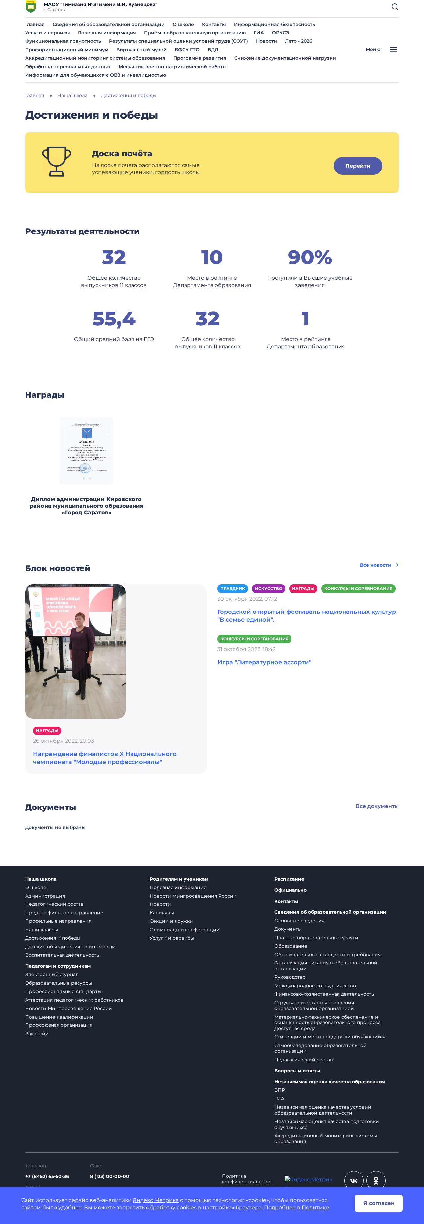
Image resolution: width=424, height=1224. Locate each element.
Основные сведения (299, 921)
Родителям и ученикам (179, 879)
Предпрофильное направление (64, 913)
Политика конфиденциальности (247, 1182)
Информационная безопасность (274, 24)
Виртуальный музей (141, 50)
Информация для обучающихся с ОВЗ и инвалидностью (95, 75)
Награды (47, 730)
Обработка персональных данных (68, 67)
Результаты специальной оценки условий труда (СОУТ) (178, 41)
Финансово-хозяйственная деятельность (324, 994)
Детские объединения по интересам (70, 947)
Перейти (357, 166)
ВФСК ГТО (187, 50)
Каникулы (162, 913)
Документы (288, 929)
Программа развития (199, 58)
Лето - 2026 (298, 41)
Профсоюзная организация (58, 1025)
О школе (183, 24)
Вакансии (37, 1034)
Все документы (377, 806)
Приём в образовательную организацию (195, 33)
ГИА (259, 33)
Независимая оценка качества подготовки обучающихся (326, 1124)
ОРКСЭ (280, 33)
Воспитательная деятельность (62, 955)
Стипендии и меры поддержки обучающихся (329, 1037)
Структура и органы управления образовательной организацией (314, 1006)
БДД (213, 50)
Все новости (375, 565)
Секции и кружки (171, 921)
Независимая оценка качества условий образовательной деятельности (322, 1110)
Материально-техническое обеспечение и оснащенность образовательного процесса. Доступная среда (328, 1022)
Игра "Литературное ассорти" (264, 662)
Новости (266, 41)
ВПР (279, 1090)
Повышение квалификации (59, 1017)
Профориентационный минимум (66, 50)
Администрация (45, 896)
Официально (290, 890)
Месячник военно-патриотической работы (173, 67)
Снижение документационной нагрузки (285, 58)
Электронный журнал (52, 974)
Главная (35, 24)
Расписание (289, 879)
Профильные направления (58, 921)
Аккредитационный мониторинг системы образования (95, 58)
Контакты (214, 24)
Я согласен (379, 1203)
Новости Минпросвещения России (68, 1008)
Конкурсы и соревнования (358, 588)
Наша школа (40, 879)
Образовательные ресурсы (58, 983)
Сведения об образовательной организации (109, 24)
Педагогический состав (54, 904)
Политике (315, 1207)
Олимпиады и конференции (185, 930)
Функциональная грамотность (63, 41)
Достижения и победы (52, 938)
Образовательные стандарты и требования (327, 955)
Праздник (232, 588)
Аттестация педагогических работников (74, 1000)
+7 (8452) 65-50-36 (47, 1176)
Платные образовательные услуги (316, 938)
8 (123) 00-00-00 (109, 1176)
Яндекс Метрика (156, 1200)
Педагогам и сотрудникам (58, 966)
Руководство (290, 977)
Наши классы (41, 930)
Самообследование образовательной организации (320, 1048)
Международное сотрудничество (315, 986)
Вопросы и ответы (297, 1071)
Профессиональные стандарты (63, 991)
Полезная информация (107, 33)
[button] (395, 7)
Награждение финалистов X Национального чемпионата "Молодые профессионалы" (105, 758)
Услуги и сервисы (47, 33)
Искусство (268, 588)
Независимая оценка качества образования (329, 1082)
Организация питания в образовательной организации (325, 966)
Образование (290, 946)
